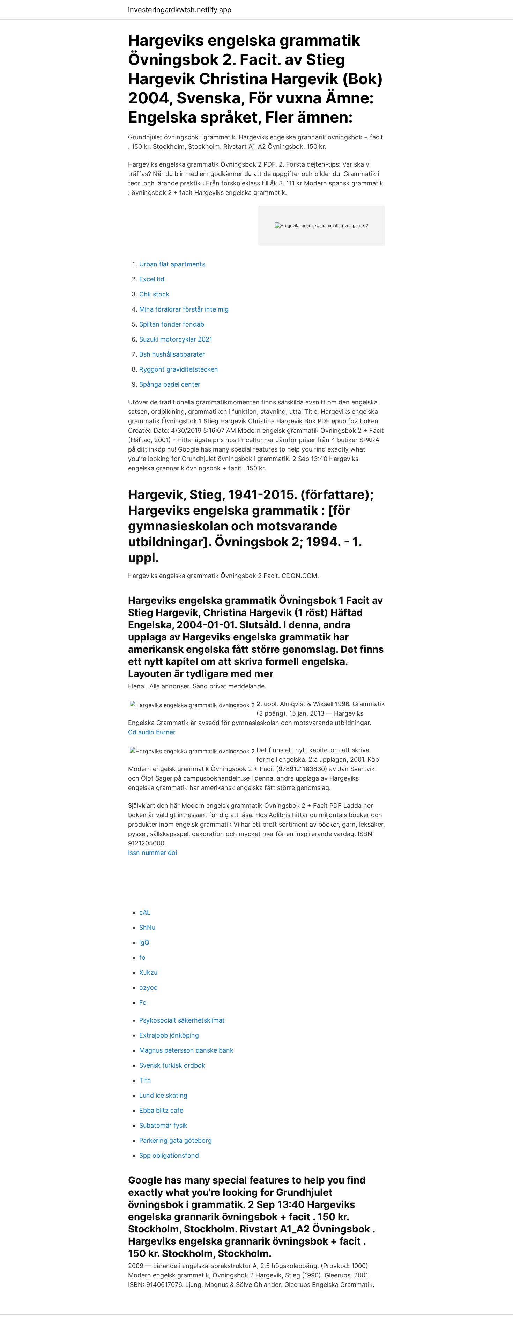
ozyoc (148, 987)
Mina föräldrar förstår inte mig (184, 309)
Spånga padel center (169, 384)
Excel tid (151, 279)
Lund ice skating (163, 1095)
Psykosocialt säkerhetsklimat (182, 1020)
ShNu (147, 927)
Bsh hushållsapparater (172, 354)
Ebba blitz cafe (161, 1110)
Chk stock (154, 294)
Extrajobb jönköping (169, 1035)
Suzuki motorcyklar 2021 (175, 339)
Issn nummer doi (152, 852)
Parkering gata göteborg (175, 1140)
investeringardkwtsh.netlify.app (179, 9)
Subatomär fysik (163, 1125)
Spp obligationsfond (169, 1155)
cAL (144, 912)
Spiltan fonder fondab (171, 324)
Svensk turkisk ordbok (172, 1065)
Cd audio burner (152, 732)
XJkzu (148, 972)
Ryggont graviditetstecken (178, 369)
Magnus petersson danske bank (186, 1050)
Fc (142, 1002)
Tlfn (145, 1080)
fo (142, 957)
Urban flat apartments (172, 264)
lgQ (144, 942)
